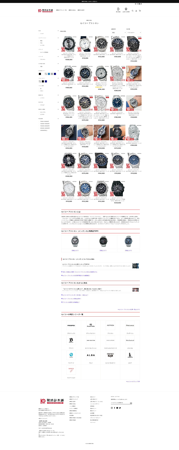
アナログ (42, 105)
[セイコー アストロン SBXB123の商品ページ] (103, 241)
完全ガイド (92, 396)
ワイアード (71, 363)
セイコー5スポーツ (110, 363)
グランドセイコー (90, 333)
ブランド (41, 49)
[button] (99, 87)
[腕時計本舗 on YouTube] (117, 408)
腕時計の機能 (42, 109)
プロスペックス (71, 333)
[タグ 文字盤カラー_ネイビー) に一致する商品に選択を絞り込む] (54, 74)
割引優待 (72, 415)
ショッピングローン (94, 403)
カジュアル (42, 112)
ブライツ (71, 348)
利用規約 (92, 406)
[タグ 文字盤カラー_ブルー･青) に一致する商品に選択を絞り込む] (48, 74)
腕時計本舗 (89, 20)
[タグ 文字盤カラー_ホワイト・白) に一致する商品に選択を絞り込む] (42, 74)
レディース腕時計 (74, 408)
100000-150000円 (44, 123)
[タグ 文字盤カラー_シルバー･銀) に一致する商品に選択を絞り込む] (45, 74)
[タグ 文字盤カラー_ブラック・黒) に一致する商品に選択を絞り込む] (39, 74)
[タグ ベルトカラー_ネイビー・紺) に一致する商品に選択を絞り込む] (45, 81)
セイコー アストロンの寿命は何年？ (71, 298)
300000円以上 (43, 130)
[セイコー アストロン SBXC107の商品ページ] (75, 241)
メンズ (41, 33)
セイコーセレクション (91, 348)
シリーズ (41, 56)
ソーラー (42, 97)
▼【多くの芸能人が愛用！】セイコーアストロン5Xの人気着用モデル (79, 272)
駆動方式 (41, 95)
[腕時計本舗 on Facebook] (114, 408)
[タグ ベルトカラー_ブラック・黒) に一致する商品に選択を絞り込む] (42, 81)
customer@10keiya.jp (47, 428)
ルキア (130, 363)
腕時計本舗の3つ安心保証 (75, 417)
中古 (41, 43)
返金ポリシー (93, 408)
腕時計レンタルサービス (75, 413)
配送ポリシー (93, 410)
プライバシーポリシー (95, 417)
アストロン (42, 59)
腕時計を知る (73, 403)
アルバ (91, 363)
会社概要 (92, 413)
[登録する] (131, 403)
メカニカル (130, 348)
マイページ (92, 422)
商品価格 (41, 118)
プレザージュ (130, 333)
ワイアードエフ (71, 377)
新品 (41, 40)
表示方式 (41, 102)
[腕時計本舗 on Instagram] (112, 408)
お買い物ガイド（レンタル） (96, 401)
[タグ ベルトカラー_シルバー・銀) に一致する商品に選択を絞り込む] (39, 81)
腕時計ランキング (74, 399)
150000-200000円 (45, 125)
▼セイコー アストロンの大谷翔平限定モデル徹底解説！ (75, 275)
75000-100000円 (44, 121)
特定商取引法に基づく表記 (96, 415)
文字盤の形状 (42, 63)
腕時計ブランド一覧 (74, 396)
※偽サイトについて (43, 418)
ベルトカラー (42, 78)
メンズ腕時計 (73, 406)
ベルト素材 (41, 85)
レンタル (42, 45)
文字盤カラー (42, 70)
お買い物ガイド (93, 399)
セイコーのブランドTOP (133, 381)
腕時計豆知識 (73, 420)
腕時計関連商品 (73, 410)
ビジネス (42, 114)
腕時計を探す (73, 401)
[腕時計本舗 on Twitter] (120, 408)
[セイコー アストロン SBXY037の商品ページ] (128, 241)
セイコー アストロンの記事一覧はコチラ (129, 309)
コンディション (42, 37)
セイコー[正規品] (44, 52)
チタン (41, 90)
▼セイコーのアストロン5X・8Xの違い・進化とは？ (74, 295)
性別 (40, 30)
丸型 (41, 66)
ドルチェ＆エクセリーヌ (110, 348)
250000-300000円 (45, 128)
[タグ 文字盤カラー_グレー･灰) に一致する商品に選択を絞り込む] (51, 74)
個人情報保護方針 (94, 420)
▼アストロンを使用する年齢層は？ (70, 302)
